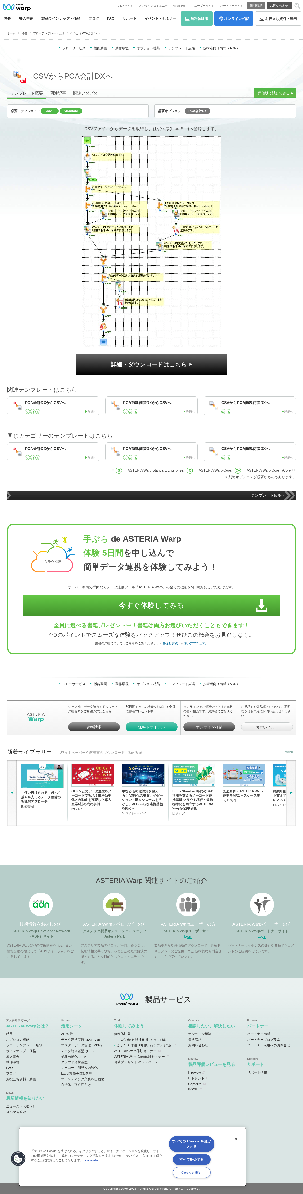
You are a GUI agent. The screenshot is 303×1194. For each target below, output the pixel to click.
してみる (151, 605)
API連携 (67, 1034)
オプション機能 (148, 48)
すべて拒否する (191, 1159)
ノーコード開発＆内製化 (79, 1068)
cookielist (92, 1160)
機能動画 (100, 48)
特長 (7, 18)
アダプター (87, 93)
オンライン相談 (209, 727)
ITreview (194, 1072)
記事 (58, 93)
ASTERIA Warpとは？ (27, 1025)
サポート (130, 18)
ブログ (94, 18)
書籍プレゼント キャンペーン (136, 1062)
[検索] (297, 6)
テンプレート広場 (181, 48)
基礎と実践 (170, 643)
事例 (26, 18)
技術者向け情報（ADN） (221, 48)
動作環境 (122, 48)
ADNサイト (125, 5)
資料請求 (256, 5)
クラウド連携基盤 (74, 1062)
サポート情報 (257, 1072)
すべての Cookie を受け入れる (191, 1144)
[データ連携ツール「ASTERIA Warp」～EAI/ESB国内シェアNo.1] (16, 7)
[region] (132, 1156)
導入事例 (12, 1056)
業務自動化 (75, 1056)
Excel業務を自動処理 (76, 1073)
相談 (236, 19)
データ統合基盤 (78, 1051)
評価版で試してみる (274, 93)
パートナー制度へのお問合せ (268, 1045)
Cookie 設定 (191, 1172)
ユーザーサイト (204, 5)
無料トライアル (151, 727)
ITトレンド (196, 1078)
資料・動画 (281, 19)
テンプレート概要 (27, 93)
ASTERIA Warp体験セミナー (135, 1051)
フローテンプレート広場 (48, 33)
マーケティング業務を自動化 (82, 1079)
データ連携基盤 (82, 1039)
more (289, 752)
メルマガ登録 (16, 1112)
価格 (60, 18)
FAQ (111, 18)
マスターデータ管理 (82, 1045)
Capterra (194, 1084)
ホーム (11, 33)
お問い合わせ (279, 5)
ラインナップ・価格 (21, 1051)
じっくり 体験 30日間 (145, 1045)
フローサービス (73, 48)
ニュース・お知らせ (21, 1106)
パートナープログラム (263, 1039)
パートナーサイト (231, 5)
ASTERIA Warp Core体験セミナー (139, 1056)
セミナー (161, 18)
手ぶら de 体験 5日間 (142, 1039)
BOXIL (193, 1089)
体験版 (199, 19)
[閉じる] (236, 1139)
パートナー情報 (258, 1034)
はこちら (149, 364)
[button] (18, 1158)
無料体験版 (122, 1034)
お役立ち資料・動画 (21, 1079)
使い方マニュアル (196, 643)
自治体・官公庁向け (76, 1085)
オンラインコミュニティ (163, 5)
